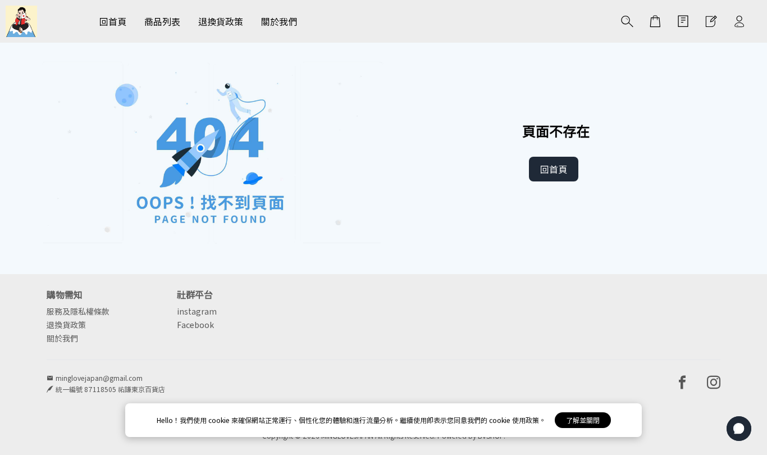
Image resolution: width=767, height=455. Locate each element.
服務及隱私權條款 (78, 311)
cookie (219, 420)
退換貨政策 (66, 324)
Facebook (195, 324)
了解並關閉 (583, 420)
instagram (197, 311)
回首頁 (553, 169)
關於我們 (62, 338)
